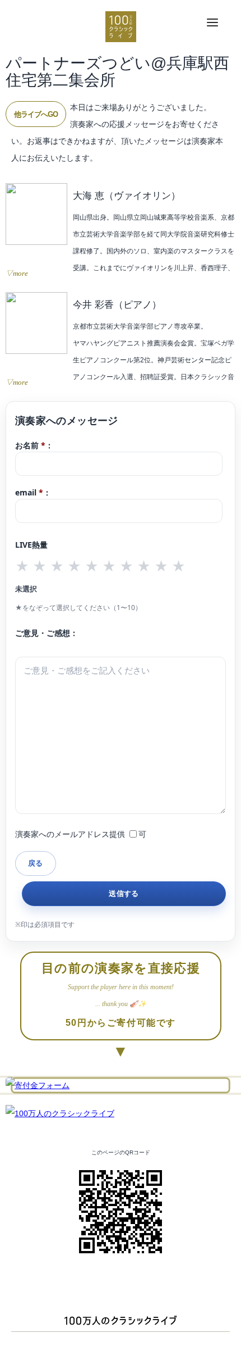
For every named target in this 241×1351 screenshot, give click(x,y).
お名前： (34, 445)
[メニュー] (212, 23)
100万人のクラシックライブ (120, 26)
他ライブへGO (36, 114)
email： (33, 492)
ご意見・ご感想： (46, 632)
